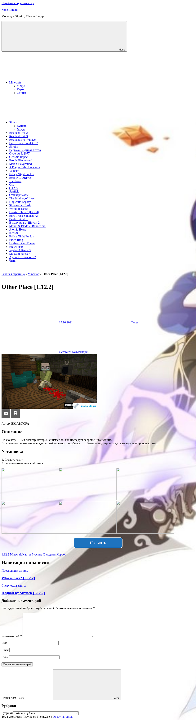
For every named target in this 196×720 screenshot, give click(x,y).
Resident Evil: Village (22, 139)
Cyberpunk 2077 (19, 153)
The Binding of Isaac (22, 198)
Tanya (134, 322)
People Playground (20, 160)
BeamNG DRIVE (20, 177)
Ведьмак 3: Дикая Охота (25, 150)
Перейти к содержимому (18, 3)
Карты (21, 89)
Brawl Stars (16, 246)
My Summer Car (19, 253)
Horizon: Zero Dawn (22, 243)
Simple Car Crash (20, 205)
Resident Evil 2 (18, 132)
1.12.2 (5, 554)
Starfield (14, 191)
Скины (21, 92)
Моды (21, 86)
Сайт (5, 657)
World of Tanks (18, 208)
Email (5, 650)
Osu (11, 184)
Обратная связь (63, 716)
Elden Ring (16, 239)
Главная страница (13, 274)
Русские (37, 554)
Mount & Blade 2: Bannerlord (27, 226)
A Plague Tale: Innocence (24, 167)
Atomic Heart (17, 229)
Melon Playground (20, 163)
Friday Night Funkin (21, 174)
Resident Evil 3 (18, 136)
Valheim (14, 170)
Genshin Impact (18, 157)
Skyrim (13, 146)
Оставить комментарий (74, 352)
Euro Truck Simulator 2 (23, 143)
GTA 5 (13, 188)
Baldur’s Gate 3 (18, 219)
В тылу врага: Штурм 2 (24, 222)
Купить (21, 125)
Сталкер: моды (19, 195)
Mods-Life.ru (10, 9)
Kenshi (13, 233)
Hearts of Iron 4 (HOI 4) (24, 212)
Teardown (15, 181)
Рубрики (7, 713)
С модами (49, 554)
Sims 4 (13, 122)
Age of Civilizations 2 (22, 257)
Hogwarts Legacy (20, 201)
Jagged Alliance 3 (20, 250)
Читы (12, 260)
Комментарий (12, 636)
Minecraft (15, 82)
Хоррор (61, 554)
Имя (4, 643)
